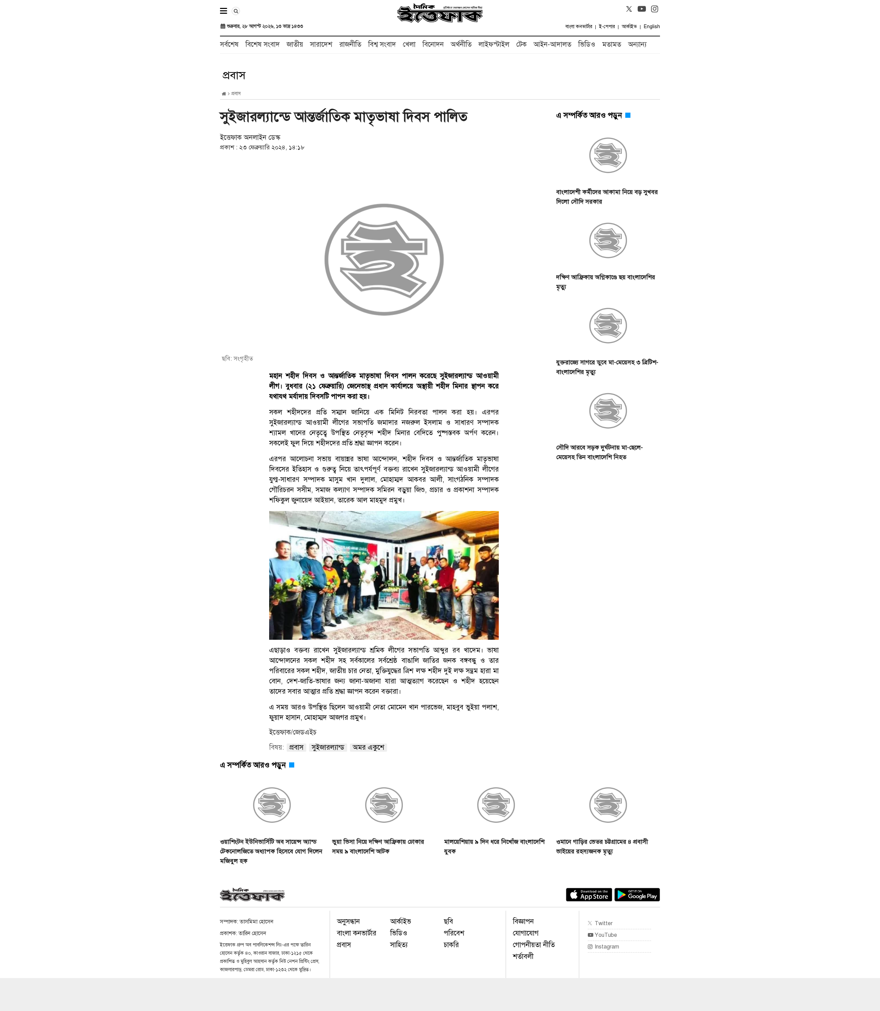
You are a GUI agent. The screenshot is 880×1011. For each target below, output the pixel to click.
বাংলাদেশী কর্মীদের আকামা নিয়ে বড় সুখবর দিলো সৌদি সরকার (607, 196)
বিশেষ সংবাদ (262, 44)
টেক (521, 44)
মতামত (611, 44)
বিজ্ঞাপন (523, 921)
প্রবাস (344, 945)
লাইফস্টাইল (493, 44)
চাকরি (451, 945)
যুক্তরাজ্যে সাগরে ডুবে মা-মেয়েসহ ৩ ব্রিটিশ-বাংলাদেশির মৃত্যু (607, 367)
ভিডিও (586, 44)
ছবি (448, 921)
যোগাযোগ (526, 933)
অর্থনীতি (461, 44)
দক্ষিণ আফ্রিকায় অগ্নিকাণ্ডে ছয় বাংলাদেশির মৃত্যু (605, 282)
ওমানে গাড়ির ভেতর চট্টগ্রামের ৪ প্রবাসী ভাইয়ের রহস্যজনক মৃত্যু (602, 846)
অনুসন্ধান (348, 921)
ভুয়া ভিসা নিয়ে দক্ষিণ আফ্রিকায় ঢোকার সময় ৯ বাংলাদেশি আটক (378, 846)
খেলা (409, 44)
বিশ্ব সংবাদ (382, 44)
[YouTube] (641, 8)
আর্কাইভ (629, 27)
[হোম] (224, 94)
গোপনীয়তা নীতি (534, 945)
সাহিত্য (399, 945)
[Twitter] (629, 8)
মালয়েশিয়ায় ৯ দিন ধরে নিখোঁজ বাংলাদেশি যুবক (494, 846)
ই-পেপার (607, 27)
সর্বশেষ (229, 44)
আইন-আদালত (552, 44)
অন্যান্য (637, 44)
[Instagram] (654, 8)
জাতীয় (295, 44)
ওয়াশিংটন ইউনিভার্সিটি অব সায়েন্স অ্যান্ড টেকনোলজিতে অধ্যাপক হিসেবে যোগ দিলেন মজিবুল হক (271, 851)
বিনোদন (433, 44)
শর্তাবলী (523, 956)
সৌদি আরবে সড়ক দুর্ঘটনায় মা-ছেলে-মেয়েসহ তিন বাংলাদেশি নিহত (599, 452)
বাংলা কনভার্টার (578, 27)
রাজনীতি (350, 44)
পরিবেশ (454, 933)
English (652, 27)
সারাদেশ (321, 44)
